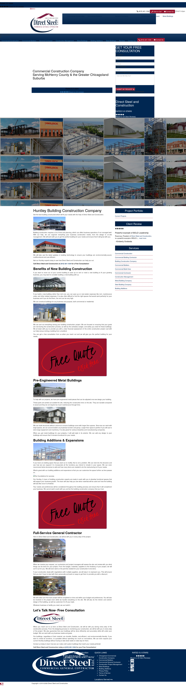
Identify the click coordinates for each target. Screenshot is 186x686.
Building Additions (73, 21)
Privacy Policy (103, 671)
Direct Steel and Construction (141, 236)
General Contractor (121, 16)
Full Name (120, 55)
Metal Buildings (168, 16)
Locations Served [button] (102, 679)
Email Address (121, 67)
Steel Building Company (123, 284)
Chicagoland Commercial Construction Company (107, 657)
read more (142, 238)
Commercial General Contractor (110, 662)
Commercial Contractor (123, 273)
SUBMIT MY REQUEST (124, 89)
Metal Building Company (123, 281)
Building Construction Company (125, 261)
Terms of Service (104, 673)
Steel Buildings (88, 21)
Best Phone (120, 61)
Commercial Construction (75, 16)
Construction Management (150, 16)
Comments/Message (123, 72)
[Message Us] (2, 684)
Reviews (99, 21)
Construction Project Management (110, 664)
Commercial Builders (95, 16)
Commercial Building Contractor (126, 257)
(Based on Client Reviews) (126, 117)
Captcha (119, 86)
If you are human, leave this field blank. (130, 92)
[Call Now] (1, 684)
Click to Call (157, 11)
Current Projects (120, 216)
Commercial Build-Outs (123, 269)
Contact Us (170, 11)
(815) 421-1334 (144, 11)
